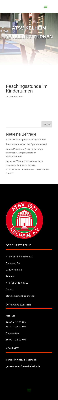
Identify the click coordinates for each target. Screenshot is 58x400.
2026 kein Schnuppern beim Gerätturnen (26, 139)
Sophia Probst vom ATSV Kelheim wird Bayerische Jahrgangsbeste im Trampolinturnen (24, 153)
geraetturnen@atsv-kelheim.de (23, 366)
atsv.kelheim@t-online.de (20, 296)
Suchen (47, 124)
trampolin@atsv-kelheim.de (21, 359)
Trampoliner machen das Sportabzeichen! (26, 144)
